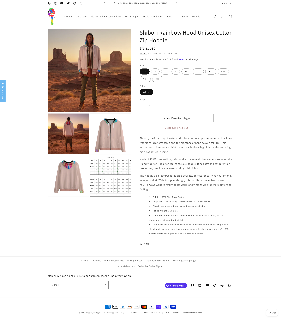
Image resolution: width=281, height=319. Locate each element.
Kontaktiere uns (126, 266)
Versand (143, 53)
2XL (198, 71)
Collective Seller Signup (150, 266)
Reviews (96, 260)
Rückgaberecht (135, 260)
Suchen (85, 260)
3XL (211, 71)
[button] (215, 16)
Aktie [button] (146, 243)
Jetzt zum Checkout (176, 128)
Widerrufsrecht (133, 312)
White (146, 92)
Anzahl (143, 99)
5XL (145, 79)
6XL (158, 79)
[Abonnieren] (104, 285)
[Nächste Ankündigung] (177, 3)
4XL (223, 71)
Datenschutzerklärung (153, 312)
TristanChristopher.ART (96, 313)
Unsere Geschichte (114, 260)
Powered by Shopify (115, 313)
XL (186, 71)
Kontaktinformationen (192, 312)
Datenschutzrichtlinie (158, 260)
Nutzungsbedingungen (185, 260)
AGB (167, 312)
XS (144, 71)
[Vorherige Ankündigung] (104, 3)
